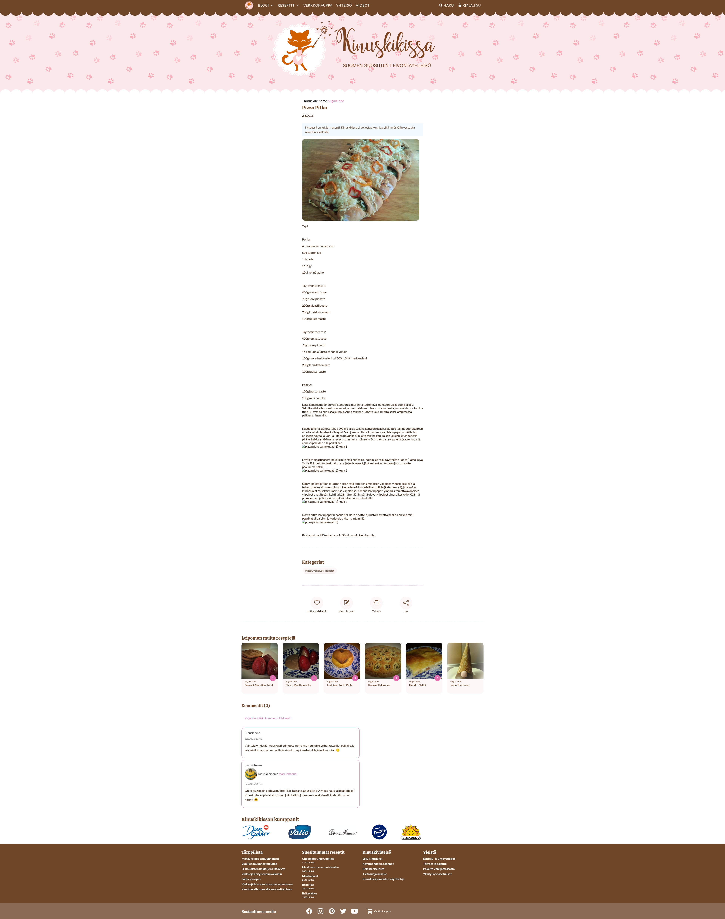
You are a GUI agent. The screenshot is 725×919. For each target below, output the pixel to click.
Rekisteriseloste (373, 868)
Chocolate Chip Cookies (318, 858)
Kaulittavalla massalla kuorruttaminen (266, 889)
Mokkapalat (310, 876)
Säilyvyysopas (251, 879)
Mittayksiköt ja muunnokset (260, 858)
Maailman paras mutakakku (320, 867)
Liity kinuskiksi (372, 858)
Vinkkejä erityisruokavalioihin (261, 874)
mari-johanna (287, 774)
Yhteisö (344, 5)
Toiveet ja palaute (435, 863)
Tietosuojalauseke (374, 874)
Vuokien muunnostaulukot (259, 863)
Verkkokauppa (317, 5)
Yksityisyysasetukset (437, 874)
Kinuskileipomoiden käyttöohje (383, 879)
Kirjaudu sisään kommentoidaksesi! (267, 718)
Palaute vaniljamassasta (439, 868)
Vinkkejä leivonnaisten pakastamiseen (267, 884)
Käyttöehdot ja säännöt (378, 863)
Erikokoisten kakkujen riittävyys (263, 868)
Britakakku (309, 893)
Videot (363, 5)
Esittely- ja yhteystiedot (439, 858)
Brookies (308, 884)
